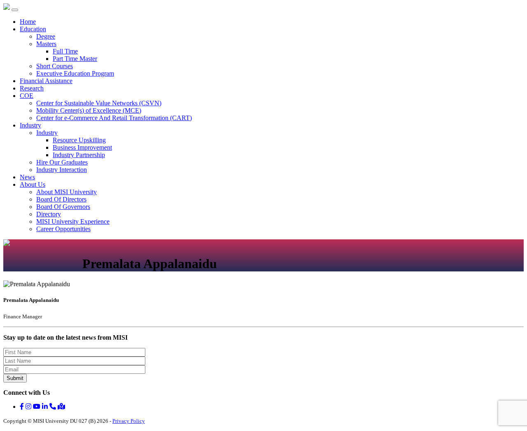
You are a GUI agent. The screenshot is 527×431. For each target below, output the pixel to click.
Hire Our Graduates (62, 162)
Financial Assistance (46, 80)
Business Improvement (82, 147)
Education (33, 28)
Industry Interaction (61, 169)
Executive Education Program (75, 73)
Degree (45, 36)
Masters (46, 43)
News (27, 177)
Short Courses (54, 66)
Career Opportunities (63, 228)
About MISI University (66, 191)
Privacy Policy (128, 421)
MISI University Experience (73, 221)
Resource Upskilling (79, 140)
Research (32, 88)
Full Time (65, 51)
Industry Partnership (79, 154)
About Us (32, 184)
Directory (48, 214)
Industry (30, 125)
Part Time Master (75, 58)
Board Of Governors (63, 206)
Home (28, 21)
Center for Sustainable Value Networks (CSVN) (98, 103)
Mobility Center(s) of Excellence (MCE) (88, 110)
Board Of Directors (61, 199)
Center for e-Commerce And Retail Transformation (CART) (114, 117)
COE (26, 95)
